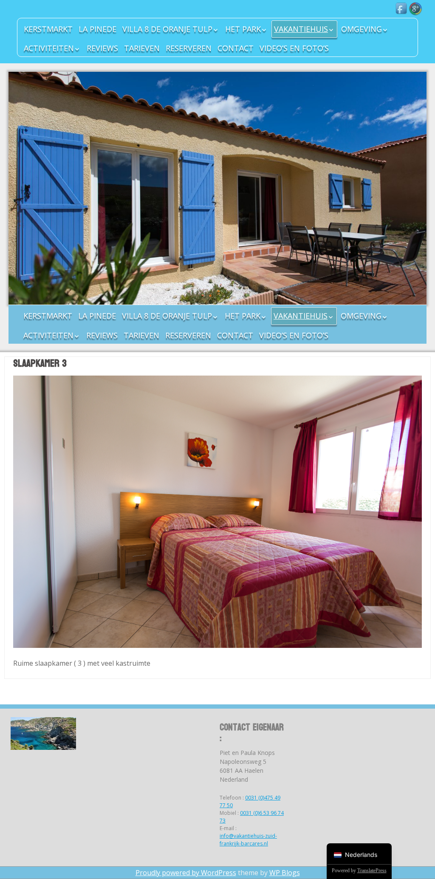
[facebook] (402, 9)
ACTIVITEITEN (49, 48)
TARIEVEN (142, 48)
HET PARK (243, 29)
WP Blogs (284, 872)
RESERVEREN (189, 48)
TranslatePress (372, 870)
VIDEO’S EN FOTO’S (294, 48)
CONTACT (236, 48)
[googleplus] (415, 9)
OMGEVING (361, 29)
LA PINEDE (97, 29)
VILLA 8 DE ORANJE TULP (167, 29)
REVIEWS (102, 48)
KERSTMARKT (48, 29)
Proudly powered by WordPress (186, 872)
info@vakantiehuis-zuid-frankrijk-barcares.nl (248, 839)
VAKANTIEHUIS (301, 29)
